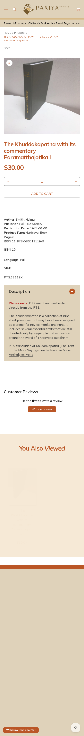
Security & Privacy (15, 723)
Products (20, 32)
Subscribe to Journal (57, 641)
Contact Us (51, 684)
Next (7, 48)
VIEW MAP (11, 700)
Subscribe (60, 599)
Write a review (42, 409)
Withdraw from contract (21, 730)
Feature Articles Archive (19, 656)
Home (7, 32)
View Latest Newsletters (19, 641)
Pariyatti (9, 715)
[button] (6, 9)
